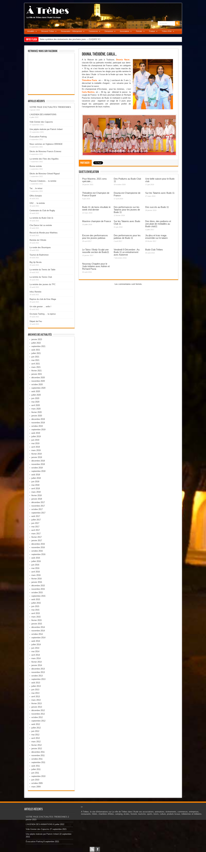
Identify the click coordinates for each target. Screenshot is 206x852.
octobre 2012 (37, 717)
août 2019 (35, 433)
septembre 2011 (38, 762)
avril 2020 (35, 405)
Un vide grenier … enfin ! (40, 306)
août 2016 (35, 558)
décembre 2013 (38, 669)
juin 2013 (35, 689)
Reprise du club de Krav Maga (43, 299)
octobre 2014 (37, 634)
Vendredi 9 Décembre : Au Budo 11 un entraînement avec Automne (126, 252)
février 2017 (36, 537)
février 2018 (36, 495)
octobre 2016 (37, 551)
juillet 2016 (36, 561)
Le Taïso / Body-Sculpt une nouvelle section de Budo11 (95, 250)
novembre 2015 (38, 589)
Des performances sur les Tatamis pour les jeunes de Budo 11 (127, 209)
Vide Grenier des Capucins (41, 122)
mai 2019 (35, 443)
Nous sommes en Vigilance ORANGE (46, 144)
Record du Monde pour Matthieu (43, 233)
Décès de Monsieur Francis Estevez (45, 151)
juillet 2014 (36, 644)
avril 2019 (35, 447)
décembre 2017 (38, 502)
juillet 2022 (36, 343)
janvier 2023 (36, 339)
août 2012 (35, 724)
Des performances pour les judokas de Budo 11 (127, 236)
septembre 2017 (38, 513)
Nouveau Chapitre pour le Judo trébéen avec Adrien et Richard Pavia (96, 266)
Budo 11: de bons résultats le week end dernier (96, 208)
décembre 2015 (38, 585)
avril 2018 (35, 488)
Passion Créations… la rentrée (43, 181)
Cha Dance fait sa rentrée (41, 225)
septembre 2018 (38, 471)
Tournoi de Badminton (39, 255)
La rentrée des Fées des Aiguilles (44, 159)
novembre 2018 (38, 464)
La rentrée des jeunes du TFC (42, 284)
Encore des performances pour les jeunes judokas (95, 236)
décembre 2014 (38, 627)
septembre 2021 (38, 346)
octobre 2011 (37, 759)
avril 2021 (35, 364)
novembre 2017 (38, 506)
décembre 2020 (38, 377)
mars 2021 (36, 367)
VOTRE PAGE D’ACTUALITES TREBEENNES (50, 107)
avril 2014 (35, 655)
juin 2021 (35, 357)
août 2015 (35, 599)
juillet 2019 (36, 436)
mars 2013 (36, 700)
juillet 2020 (36, 395)
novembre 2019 (38, 422)
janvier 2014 (36, 665)
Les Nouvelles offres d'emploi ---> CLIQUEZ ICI (60, 39)
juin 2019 (35, 440)
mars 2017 (36, 533)
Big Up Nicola (35, 262)
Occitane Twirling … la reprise (43, 314)
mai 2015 (35, 610)
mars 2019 (36, 450)
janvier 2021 (36, 374)
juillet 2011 (36, 769)
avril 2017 (35, 530)
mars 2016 (36, 575)
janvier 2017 (36, 540)
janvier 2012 (36, 748)
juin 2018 (35, 481)
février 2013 (36, 703)
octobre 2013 (37, 676)
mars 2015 (36, 617)
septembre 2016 (38, 554)
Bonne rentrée (36, 166)
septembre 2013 (38, 679)
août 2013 (35, 683)
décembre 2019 (38, 419)
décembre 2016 (38, 544)
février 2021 (36, 370)
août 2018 (35, 474)
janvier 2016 (36, 582)
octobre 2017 (37, 509)
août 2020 (35, 391)
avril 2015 (35, 613)
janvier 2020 (36, 416)
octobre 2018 (37, 468)
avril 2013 (35, 696)
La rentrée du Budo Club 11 (41, 218)
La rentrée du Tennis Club (41, 277)
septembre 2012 (38, 721)
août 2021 (35, 350)
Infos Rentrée (35, 292)
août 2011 (35, 766)
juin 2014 (35, 648)
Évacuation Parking (38, 137)
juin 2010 (35, 780)
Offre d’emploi (36, 196)
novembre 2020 (38, 381)
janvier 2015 (36, 624)
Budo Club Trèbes (154, 249)
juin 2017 (35, 523)
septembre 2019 (38, 429)
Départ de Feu (36, 321)
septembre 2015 (38, 596)
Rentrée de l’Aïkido (38, 240)
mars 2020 (36, 409)
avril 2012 (35, 738)
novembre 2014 (38, 631)
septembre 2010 (38, 776)
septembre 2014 (38, 637)
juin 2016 (35, 565)
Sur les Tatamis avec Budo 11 (159, 193)
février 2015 (36, 620)
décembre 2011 (38, 752)
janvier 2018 (36, 499)
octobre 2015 (37, 592)
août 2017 (35, 516)
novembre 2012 (38, 714)
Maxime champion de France (96, 221)
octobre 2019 (37, 426)
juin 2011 (35, 773)
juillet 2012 (36, 728)
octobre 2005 (37, 783)
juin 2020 (35, 398)
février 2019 (36, 454)
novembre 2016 (38, 547)
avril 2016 (35, 572)
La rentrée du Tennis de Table (42, 269)
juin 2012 (35, 731)
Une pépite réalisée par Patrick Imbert (46, 129)
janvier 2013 (36, 707)
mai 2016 (35, 568)
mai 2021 (35, 360)
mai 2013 (35, 693)
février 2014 (36, 662)
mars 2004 (36, 787)
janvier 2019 (36, 457)
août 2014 (35, 641)
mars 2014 (36, 658)
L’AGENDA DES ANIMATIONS (43, 114)
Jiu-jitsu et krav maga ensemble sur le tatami (156, 236)
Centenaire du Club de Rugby (42, 210)
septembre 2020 (38, 388)
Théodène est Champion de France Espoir (95, 194)
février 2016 (36, 578)
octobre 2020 (37, 384)
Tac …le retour (36, 188)
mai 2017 (35, 526)
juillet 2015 (36, 603)
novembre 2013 (38, 672)
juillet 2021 (36, 353)
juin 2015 (35, 606)
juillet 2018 (36, 478)
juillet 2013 (36, 686)
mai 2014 (35, 651)
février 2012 (36, 745)
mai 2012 (35, 735)
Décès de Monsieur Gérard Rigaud (45, 173)
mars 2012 (36, 741)
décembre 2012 (38, 710)
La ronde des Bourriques (40, 247)
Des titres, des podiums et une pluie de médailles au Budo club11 (158, 224)
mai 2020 (35, 402)
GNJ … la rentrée (37, 203)
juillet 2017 (36, 520)
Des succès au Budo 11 (157, 207)
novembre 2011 (38, 755)
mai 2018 (35, 485)
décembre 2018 (38, 461)
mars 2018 (36, 492)
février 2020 (36, 412)
